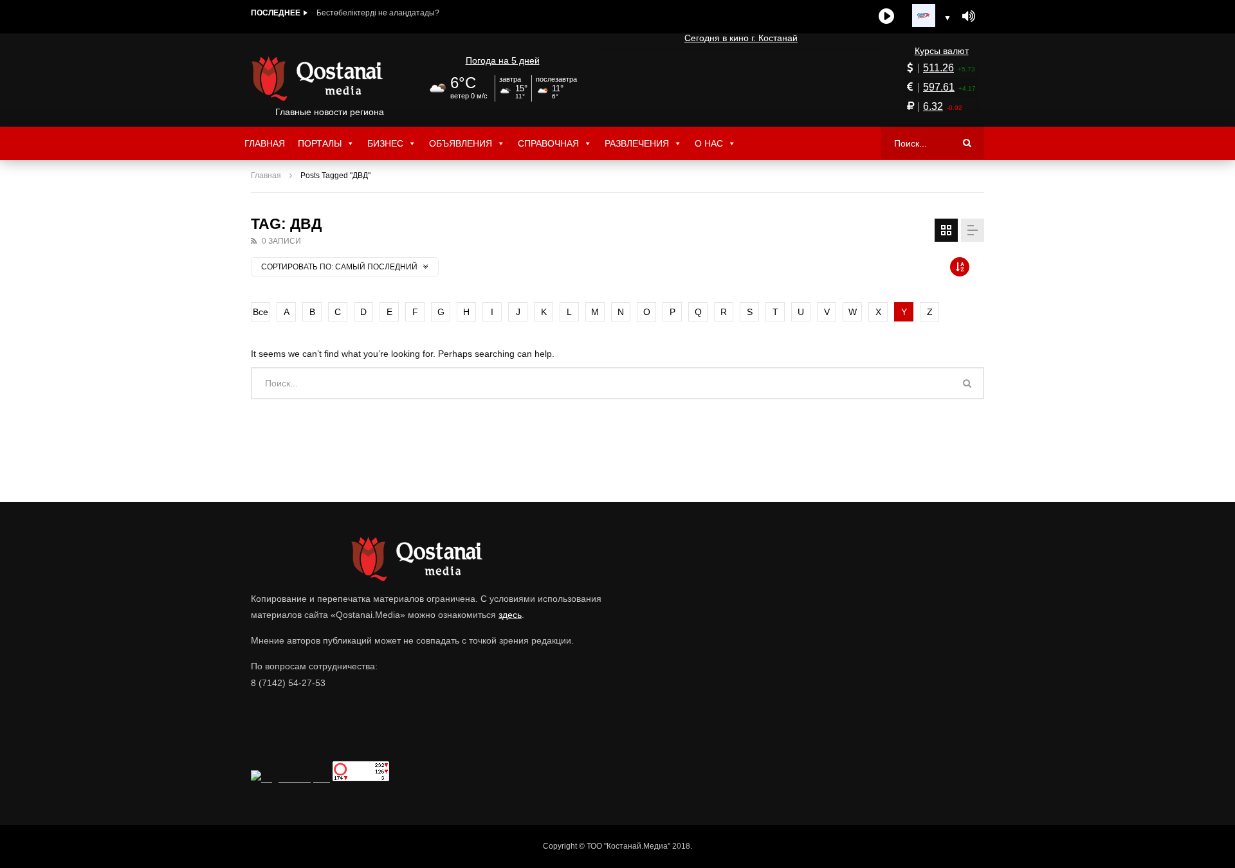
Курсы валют (942, 51)
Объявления (460, 143)
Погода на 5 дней (503, 60)
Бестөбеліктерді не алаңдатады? (377, 12)
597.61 (939, 87)
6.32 (933, 106)
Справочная (548, 143)
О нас (709, 143)
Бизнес (385, 143)
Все (260, 312)
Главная (264, 143)
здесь (510, 615)
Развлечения (637, 143)
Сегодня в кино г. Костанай (741, 38)
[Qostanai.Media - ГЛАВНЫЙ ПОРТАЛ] (329, 78)
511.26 (938, 67)
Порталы (320, 143)
